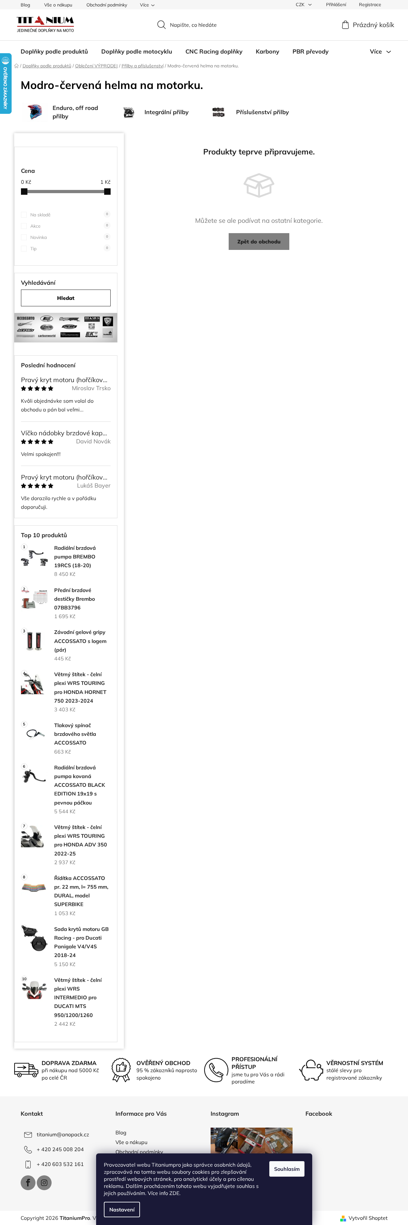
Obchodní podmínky (106, 5)
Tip (69, 249)
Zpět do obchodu (259, 241)
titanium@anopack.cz (63, 1134)
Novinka (69, 237)
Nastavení (121, 1209)
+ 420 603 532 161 (60, 1164)
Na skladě (69, 215)
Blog (25, 5)
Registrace (370, 4)
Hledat (66, 298)
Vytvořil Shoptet (368, 1218)
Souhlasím (287, 1169)
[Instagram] (44, 1182)
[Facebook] (28, 1182)
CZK (301, 4)
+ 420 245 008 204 (60, 1149)
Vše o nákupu (58, 5)
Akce (69, 226)
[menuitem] (54, 52)
